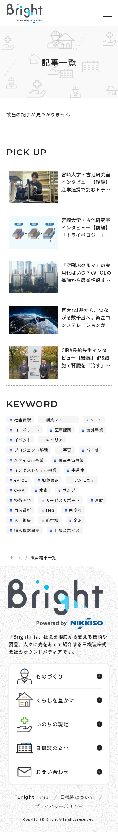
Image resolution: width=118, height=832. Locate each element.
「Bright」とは (31, 797)
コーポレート (27, 430)
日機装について (77, 797)
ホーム (15, 558)
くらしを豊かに (55, 700)
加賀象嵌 (50, 480)
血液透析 (22, 510)
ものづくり (50, 676)
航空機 (52, 520)
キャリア (54, 440)
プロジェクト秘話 (31, 450)
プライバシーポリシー (59, 806)
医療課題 (62, 430)
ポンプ (69, 490)
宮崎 (99, 500)
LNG (50, 510)
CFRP (19, 490)
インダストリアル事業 (35, 470)
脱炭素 (75, 510)
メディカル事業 (29, 460)
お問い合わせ (52, 772)
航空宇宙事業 (71, 460)
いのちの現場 (52, 724)
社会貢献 (22, 420)
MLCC (96, 420)
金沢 (77, 520)
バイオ (92, 450)
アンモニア (84, 480)
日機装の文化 (52, 748)
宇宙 (67, 450)
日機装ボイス (67, 530)
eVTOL (20, 480)
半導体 (77, 470)
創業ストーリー (61, 420)
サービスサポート (63, 500)
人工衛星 (22, 520)
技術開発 (22, 500)
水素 (43, 490)
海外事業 (94, 430)
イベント (22, 440)
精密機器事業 (27, 530)
